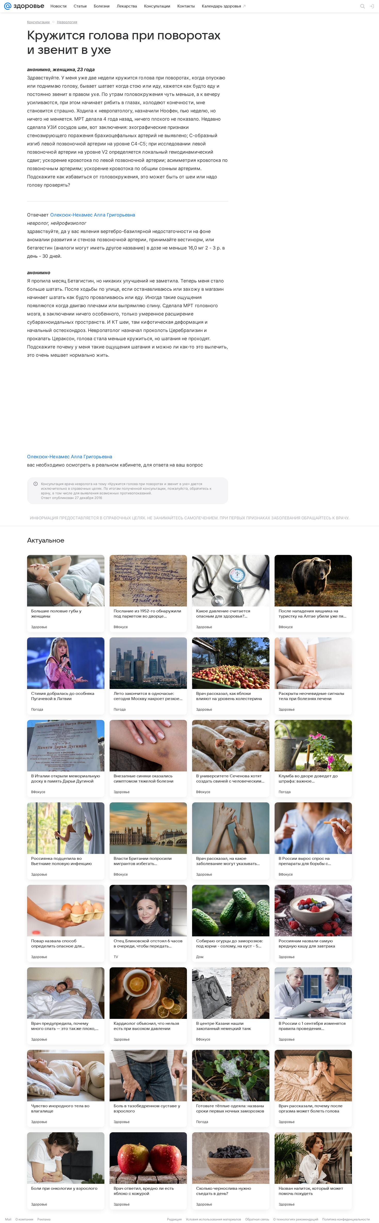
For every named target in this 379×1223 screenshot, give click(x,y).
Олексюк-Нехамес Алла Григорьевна (92, 215)
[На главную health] (27, 6)
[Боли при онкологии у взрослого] (65, 1171)
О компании (24, 1219)
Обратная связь (257, 1219)
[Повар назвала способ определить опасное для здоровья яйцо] (65, 923)
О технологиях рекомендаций (295, 1219)
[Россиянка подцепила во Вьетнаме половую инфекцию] (65, 841)
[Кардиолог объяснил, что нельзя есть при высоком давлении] (148, 1006)
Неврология (67, 22)
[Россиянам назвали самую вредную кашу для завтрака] (313, 923)
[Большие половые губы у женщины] (65, 593)
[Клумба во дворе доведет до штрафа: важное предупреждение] (313, 758)
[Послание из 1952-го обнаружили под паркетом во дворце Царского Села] (148, 593)
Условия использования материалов (213, 1219)
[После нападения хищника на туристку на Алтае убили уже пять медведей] (313, 593)
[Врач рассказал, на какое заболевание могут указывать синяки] (230, 841)
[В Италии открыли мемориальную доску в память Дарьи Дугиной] (65, 758)
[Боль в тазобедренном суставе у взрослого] (148, 1088)
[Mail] (7, 6)
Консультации (38, 22)
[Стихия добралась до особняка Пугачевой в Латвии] (65, 676)
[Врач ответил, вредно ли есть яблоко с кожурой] (148, 1171)
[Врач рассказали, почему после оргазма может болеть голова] (313, 1088)
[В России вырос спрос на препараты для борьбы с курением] (313, 841)
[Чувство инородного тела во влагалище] (65, 1088)
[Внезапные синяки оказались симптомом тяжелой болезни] (148, 758)
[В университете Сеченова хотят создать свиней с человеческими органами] (230, 758)
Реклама (44, 1219)
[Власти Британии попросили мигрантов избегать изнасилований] (148, 841)
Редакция (174, 1219)
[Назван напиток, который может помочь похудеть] (313, 1171)
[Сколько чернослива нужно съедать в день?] (230, 1171)
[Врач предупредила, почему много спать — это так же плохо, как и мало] (65, 1006)
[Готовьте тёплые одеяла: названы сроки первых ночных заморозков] (230, 1088)
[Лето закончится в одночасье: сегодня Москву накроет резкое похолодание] (148, 676)
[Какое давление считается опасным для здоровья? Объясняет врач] (230, 593)
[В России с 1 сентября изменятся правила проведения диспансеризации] (313, 1006)
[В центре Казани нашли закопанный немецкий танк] (230, 1006)
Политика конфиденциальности (346, 1219)
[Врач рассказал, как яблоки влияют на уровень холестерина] (230, 676)
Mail (8, 1219)
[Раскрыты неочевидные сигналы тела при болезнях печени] (313, 676)
